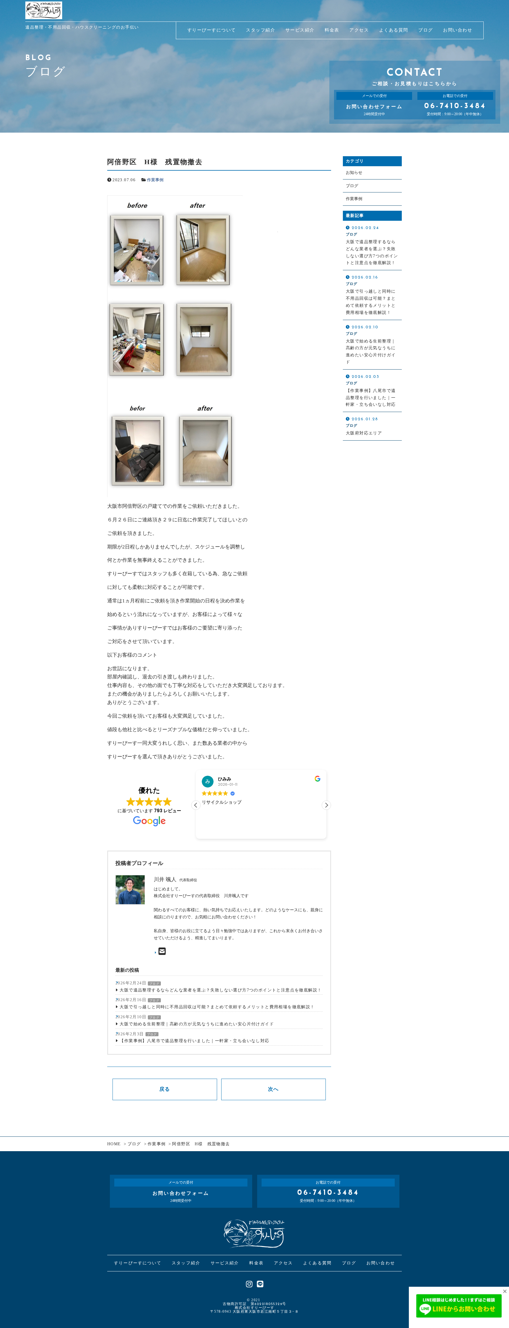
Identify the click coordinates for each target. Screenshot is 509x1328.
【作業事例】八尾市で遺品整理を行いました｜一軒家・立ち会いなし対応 (194, 1041)
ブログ (154, 983)
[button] (326, 805)
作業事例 (155, 180)
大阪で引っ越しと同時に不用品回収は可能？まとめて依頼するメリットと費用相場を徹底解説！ (217, 1007)
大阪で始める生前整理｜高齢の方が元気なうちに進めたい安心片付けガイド (197, 1024)
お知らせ (354, 172)
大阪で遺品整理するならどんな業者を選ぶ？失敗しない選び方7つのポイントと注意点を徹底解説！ (221, 990)
